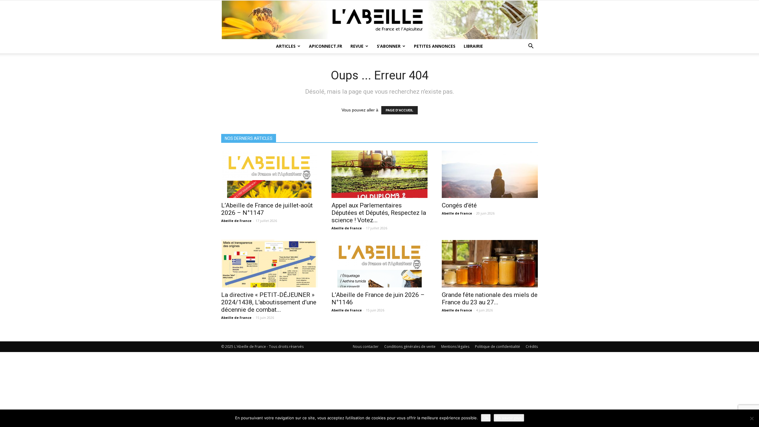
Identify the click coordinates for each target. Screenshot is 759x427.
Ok (485, 417)
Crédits (532, 346)
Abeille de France (236, 220)
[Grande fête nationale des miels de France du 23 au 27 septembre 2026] (490, 263)
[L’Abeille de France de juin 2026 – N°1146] (379, 263)
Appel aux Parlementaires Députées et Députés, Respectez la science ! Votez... (378, 213)
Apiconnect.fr (325, 46)
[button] (531, 46)
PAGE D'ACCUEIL (399, 110)
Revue (356, 46)
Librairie (473, 46)
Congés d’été (459, 205)
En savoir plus (509, 417)
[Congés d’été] (490, 174)
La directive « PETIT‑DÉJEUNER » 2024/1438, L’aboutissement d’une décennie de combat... (268, 302)
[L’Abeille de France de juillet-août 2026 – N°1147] (269, 174)
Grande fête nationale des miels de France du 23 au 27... (490, 298)
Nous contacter (366, 346)
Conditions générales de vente (410, 346)
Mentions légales (455, 346)
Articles (286, 46)
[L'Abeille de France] (379, 20)
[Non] (752, 418)
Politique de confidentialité (497, 346)
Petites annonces (434, 46)
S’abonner (389, 46)
